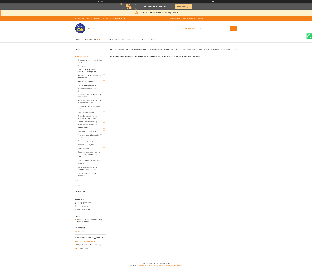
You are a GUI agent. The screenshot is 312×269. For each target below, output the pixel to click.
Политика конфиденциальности (170, 266)
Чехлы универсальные (87, 85)
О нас (153, 39)
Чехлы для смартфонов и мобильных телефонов (88, 70)
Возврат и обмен (129, 39)
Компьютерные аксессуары (89, 160)
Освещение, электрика (87, 141)
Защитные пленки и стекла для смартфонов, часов (90, 101)
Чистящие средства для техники (87, 174)
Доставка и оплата (111, 39)
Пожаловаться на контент (147, 266)
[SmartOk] (80, 33)
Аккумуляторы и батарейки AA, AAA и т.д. (90, 136)
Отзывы (78, 185)
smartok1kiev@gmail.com (86, 241)
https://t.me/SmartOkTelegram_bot (90, 245)
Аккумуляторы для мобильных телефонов (134, 49)
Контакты (143, 39)
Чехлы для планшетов (86, 81)
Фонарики (82, 66)
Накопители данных (86, 112)
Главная (78, 39)
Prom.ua (167, 263)
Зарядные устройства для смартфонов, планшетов (88, 123)
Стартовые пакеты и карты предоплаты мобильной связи (89, 154)
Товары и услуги (91, 39)
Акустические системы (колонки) (87, 90)
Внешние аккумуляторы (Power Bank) (90, 61)
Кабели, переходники (86, 145)
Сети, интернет (84, 148)
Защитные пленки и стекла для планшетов (90, 95)
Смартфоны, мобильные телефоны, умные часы (87, 117)
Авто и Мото (83, 128)
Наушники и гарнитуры (87, 131)
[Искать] (233, 28)
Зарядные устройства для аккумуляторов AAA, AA (88, 168)
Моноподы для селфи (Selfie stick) (89, 107)
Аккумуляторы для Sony (163, 49)
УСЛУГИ (81, 164)
